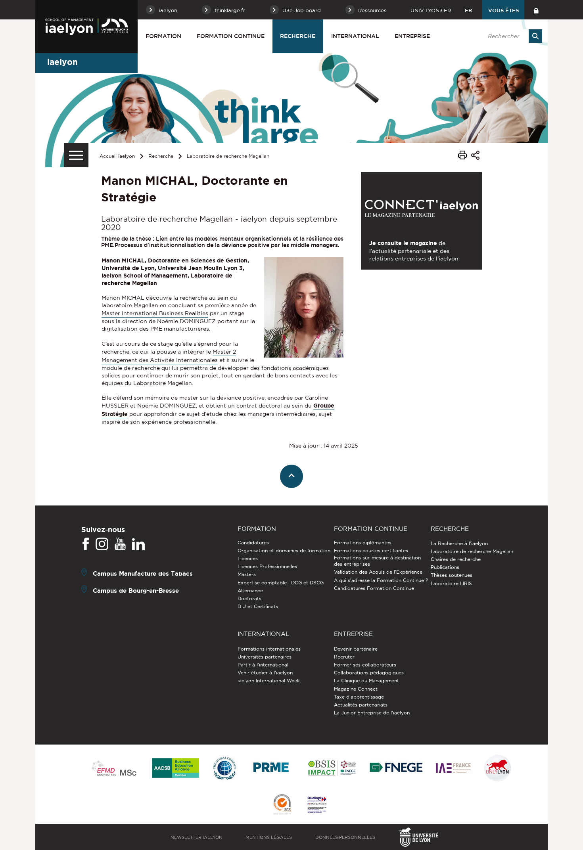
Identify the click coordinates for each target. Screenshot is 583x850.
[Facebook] (85, 544)
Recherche (297, 36)
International (355, 36)
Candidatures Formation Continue (374, 588)
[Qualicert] (282, 805)
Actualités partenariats (360, 704)
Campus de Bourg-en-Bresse (136, 590)
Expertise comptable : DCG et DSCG (281, 582)
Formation (163, 36)
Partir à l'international (263, 664)
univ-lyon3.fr (430, 10)
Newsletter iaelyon (196, 837)
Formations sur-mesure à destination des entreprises (377, 561)
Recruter (344, 656)
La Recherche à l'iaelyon (459, 543)
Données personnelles (345, 837)
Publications (445, 567)
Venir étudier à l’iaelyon (265, 672)
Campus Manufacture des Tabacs (143, 573)
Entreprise (412, 36)
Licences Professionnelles (267, 566)
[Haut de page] (291, 476)
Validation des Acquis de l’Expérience (378, 571)
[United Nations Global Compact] (224, 768)
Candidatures (253, 542)
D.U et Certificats (258, 606)
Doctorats (249, 598)
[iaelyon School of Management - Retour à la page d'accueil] (86, 26)
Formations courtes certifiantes (371, 550)
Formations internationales (269, 648)
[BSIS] (332, 768)
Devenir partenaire (356, 648)
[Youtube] (120, 544)
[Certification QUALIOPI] (317, 805)
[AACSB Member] (175, 768)
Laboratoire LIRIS (451, 583)
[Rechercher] (535, 36)
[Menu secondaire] (76, 155)
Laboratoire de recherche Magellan (228, 156)
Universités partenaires (265, 656)
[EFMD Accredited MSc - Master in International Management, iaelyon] (114, 768)
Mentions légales (268, 837)
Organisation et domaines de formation (284, 550)
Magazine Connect (356, 688)
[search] (510, 36)
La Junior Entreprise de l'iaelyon (372, 712)
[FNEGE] (396, 768)
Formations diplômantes (362, 542)
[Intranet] (536, 9)
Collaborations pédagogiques (369, 672)
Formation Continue (231, 36)
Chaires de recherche (456, 559)
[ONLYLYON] (497, 768)
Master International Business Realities (155, 313)
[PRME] (271, 768)
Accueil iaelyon (117, 156)
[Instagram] (102, 544)
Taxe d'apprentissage (359, 696)
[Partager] (475, 156)
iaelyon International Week (269, 680)
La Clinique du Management (366, 680)
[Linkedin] (138, 544)
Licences (248, 558)
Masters (247, 574)
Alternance (250, 590)
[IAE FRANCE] (453, 768)
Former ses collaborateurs (365, 664)
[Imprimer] (462, 156)
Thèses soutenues (451, 575)
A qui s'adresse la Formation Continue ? (381, 580)
